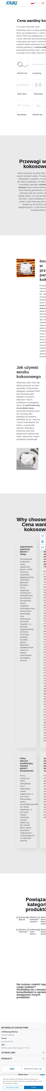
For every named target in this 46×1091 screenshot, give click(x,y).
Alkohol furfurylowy (25, 73)
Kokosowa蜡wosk (23, 918)
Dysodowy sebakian (26, 114)
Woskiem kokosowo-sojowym (34, 919)
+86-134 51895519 (7, 1035)
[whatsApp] (42, 541)
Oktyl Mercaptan (24, 94)
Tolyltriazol (38, 94)
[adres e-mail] (42, 547)
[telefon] (42, 536)
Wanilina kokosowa (23, 931)
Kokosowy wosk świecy (34, 932)
